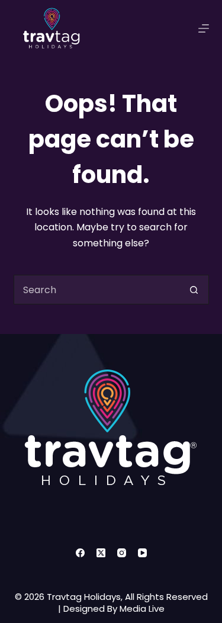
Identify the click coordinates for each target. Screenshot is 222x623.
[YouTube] (142, 552)
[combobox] (97, 289)
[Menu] (203, 28)
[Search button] (194, 289)
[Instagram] (121, 552)
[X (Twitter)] (100, 552)
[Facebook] (80, 552)
